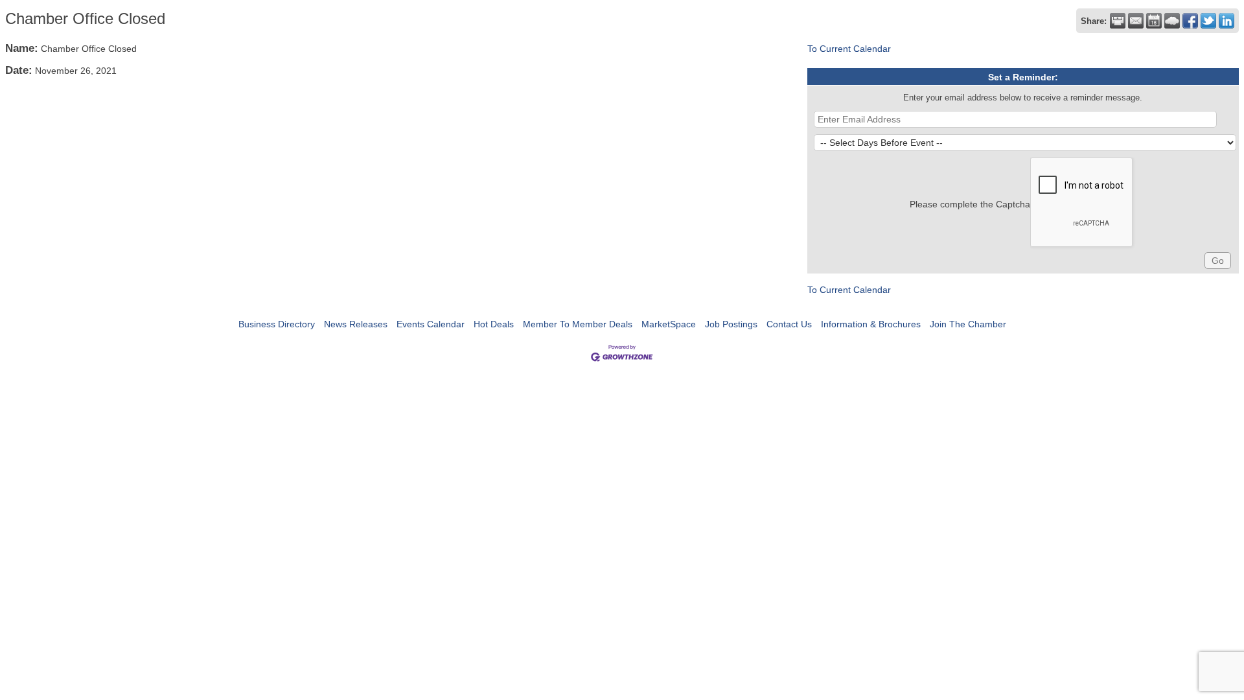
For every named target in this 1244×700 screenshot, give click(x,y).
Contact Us (789, 324)
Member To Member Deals (577, 324)
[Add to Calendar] (1154, 21)
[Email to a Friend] (1136, 21)
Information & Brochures (871, 324)
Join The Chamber (968, 324)
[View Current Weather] (1172, 21)
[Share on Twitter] (1208, 21)
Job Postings (731, 324)
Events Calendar (431, 324)
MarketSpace (668, 324)
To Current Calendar (849, 48)
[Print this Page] (1117, 21)
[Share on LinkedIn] (1226, 21)
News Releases (355, 324)
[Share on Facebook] (1190, 21)
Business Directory (276, 324)
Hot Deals (494, 324)
